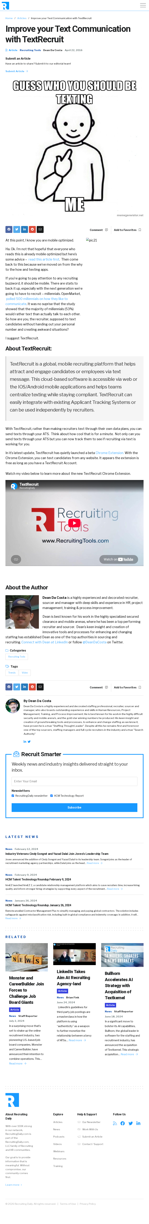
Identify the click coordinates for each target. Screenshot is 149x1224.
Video (25, 672)
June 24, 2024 (66, 1002)
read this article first (43, 259)
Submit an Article (18, 58)
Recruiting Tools (30, 50)
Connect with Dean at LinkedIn (44, 642)
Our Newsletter (91, 1122)
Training (58, 1166)
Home (9, 18)
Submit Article (15, 71)
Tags (14, 666)
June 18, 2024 (114, 1016)
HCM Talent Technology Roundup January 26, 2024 (38, 905)
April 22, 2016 (73, 50)
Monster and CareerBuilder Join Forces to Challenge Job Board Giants (26, 990)
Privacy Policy (88, 1203)
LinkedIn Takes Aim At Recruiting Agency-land (73, 977)
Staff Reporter (27, 1016)
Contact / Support (92, 1144)
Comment (96, 230)
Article (12, 50)
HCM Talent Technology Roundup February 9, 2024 (38, 879)
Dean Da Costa (52, 50)
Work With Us (90, 1129)
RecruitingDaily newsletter (31, 795)
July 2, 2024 (16, 1020)
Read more (93, 863)
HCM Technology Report (69, 795)
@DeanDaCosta (94, 642)
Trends (11, 672)
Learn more (12, 1184)
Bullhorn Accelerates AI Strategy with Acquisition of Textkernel (119, 985)
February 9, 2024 (26, 874)
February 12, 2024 (26, 849)
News (8, 849)
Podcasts (59, 1136)
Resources (59, 1158)
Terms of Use (68, 1203)
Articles (22, 18)
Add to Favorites (125, 230)
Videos (57, 1144)
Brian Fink (72, 997)
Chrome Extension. (110, 453)
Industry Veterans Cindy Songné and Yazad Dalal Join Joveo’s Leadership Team (56, 854)
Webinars (59, 1151)
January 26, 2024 (26, 900)
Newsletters (21, 791)
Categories (17, 650)
